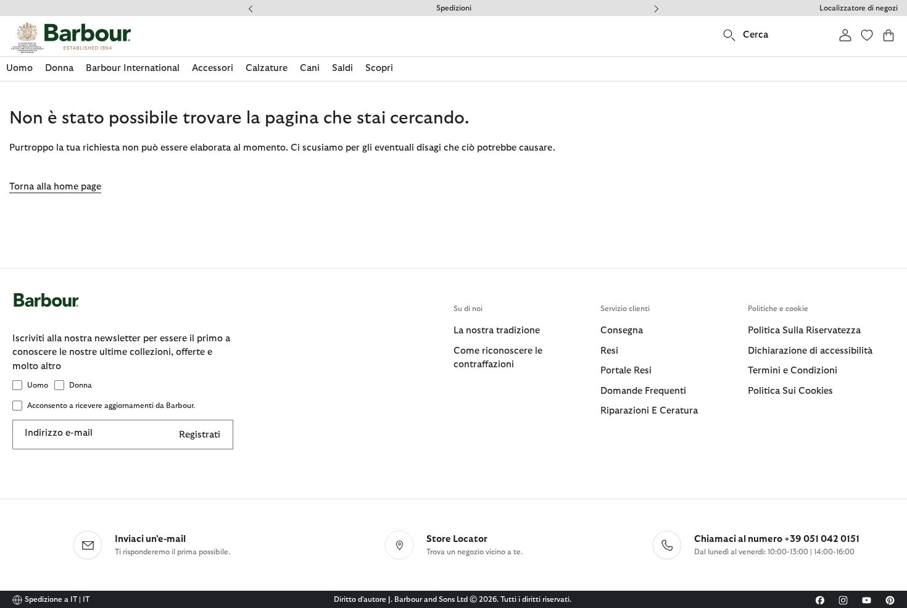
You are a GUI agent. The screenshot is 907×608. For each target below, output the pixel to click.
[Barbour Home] (71, 37)
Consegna (621, 330)
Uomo (37, 385)
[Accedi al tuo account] (845, 35)
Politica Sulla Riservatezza (804, 330)
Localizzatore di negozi (858, 8)
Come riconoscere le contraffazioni (498, 358)
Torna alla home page (55, 186)
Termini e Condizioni (792, 370)
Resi (609, 351)
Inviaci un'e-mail (150, 539)
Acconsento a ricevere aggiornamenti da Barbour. (111, 405)
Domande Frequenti (643, 391)
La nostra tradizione (497, 330)
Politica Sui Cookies (790, 391)
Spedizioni (453, 8)
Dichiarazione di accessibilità (810, 351)
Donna (80, 385)
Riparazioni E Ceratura (649, 410)
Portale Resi (626, 370)
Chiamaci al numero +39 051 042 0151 (776, 539)
